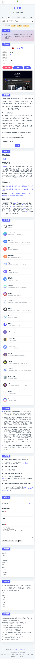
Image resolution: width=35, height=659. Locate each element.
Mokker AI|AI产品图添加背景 (10, 639)
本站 (9, 17)
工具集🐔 (18, 67)
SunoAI (4, 562)
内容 (3, 524)
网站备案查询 (20, 195)
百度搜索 (8, 189)
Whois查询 (11, 194)
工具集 (14, 649)
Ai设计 (10, 55)
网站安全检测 (11, 195)
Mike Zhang (5, 585)
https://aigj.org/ (18, 34)
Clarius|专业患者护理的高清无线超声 (12, 627)
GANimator (5, 565)
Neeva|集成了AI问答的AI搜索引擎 (11, 634)
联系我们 (6, 38)
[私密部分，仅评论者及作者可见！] (9, 541)
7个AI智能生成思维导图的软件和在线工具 (14, 623)
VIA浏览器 (17, 424)
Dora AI (19, 48)
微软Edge (24, 424)
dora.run (17, 470)
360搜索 (20, 189)
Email (3, 518)
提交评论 (5, 541)
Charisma (4, 569)
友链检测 (4, 195)
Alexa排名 (29, 194)
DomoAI (4, 560)
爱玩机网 (22, 649)
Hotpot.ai (4, 572)
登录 (20, 540)
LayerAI (4, 574)
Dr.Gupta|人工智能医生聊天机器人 (11, 625)
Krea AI (4, 558)
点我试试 (25, 463)
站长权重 (17, 194)
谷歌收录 (30, 186)
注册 (16, 540)
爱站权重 (23, 194)
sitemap (27, 649)
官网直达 (7, 67)
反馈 (27, 67)
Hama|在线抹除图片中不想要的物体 (12, 630)
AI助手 (16, 203)
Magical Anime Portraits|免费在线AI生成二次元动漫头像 (17, 618)
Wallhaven (25, 17)
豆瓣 (31, 17)
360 (19, 186)
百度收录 (8, 186)
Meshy (4, 567)
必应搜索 (26, 189)
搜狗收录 (14, 186)
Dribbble (19, 17)
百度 (13, 17)
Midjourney (26, 25)
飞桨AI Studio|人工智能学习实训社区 (12, 637)
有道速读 (4, 553)
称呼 (3, 511)
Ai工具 (13, 25)
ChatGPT (19, 25)
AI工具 (17, 8)
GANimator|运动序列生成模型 (10, 620)
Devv (3, 555)
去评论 (31, 503)
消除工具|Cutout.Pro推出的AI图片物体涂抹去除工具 (16, 632)
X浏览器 (10, 424)
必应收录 (24, 186)
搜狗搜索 (14, 189)
